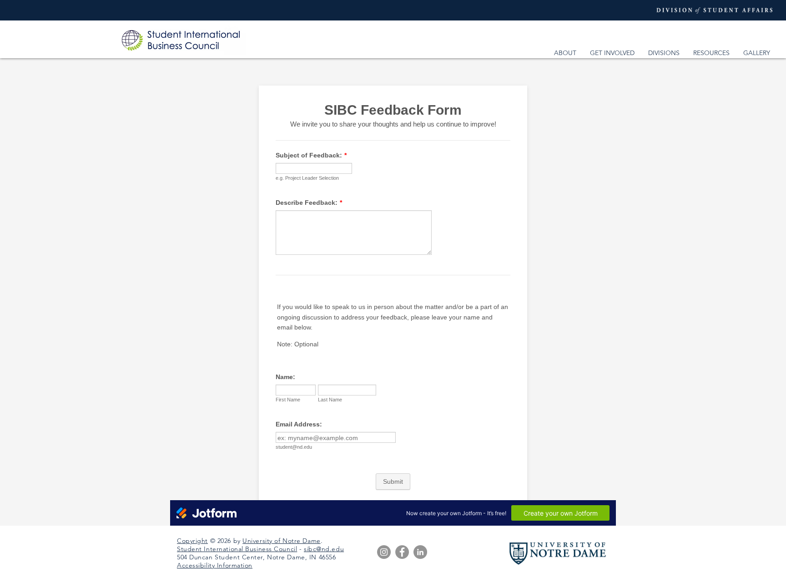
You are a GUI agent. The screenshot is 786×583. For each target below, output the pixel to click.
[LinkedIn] (420, 552)
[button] (565, 53)
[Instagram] (384, 552)
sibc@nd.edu (324, 549)
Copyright (192, 541)
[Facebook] (402, 552)
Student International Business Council (237, 549)
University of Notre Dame (281, 541)
